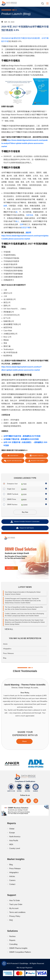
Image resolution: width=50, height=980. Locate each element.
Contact (12, 884)
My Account (13, 908)
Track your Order (15, 904)
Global (11, 829)
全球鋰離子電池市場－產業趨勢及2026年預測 (21, 439)
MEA (11, 844)
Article (5, 644)
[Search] (43, 3)
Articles (12, 876)
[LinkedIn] (14, 800)
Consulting (13, 944)
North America (14, 837)
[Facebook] (28, 800)
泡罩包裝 (29, 215)
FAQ (11, 920)
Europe (12, 833)
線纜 (5, 206)
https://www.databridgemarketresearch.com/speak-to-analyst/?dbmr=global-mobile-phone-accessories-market (24, 143)
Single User (11, 489)
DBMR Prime (11, 499)
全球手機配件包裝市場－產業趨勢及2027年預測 (21, 436)
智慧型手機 (25, 228)
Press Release (15, 868)
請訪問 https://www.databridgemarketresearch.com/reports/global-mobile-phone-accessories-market (24, 236)
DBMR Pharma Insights (18, 948)
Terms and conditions (17, 912)
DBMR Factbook (12, 494)
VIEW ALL (9, 629)
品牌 (21, 224)
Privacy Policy (14, 916)
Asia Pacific (13, 840)
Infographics (7, 649)
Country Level (14, 848)
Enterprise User (12, 484)
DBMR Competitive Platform (20, 952)
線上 (17, 221)
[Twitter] (21, 800)
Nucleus (12, 936)
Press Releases (8, 653)
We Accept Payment (25, 968)
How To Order (14, 900)
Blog (4, 658)
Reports (12, 940)
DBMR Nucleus (12, 504)
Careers (12, 880)
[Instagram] (35, 800)
